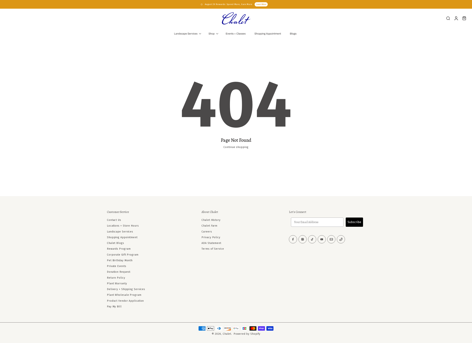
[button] (148, 212)
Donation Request (118, 271)
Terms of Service (213, 248)
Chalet (227, 333)
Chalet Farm (209, 225)
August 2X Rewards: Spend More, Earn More (228, 4)
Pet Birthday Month (120, 260)
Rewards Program (119, 248)
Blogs (293, 33)
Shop (212, 33)
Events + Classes (236, 33)
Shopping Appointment (267, 33)
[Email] (331, 239)
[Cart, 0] (464, 18)
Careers (207, 231)
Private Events (116, 266)
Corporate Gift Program (122, 254)
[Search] (448, 18)
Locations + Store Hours (123, 225)
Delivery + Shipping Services (126, 289)
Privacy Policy (211, 237)
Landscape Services (185, 33)
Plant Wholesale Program (124, 295)
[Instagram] (303, 239)
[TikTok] (312, 239)
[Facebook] (293, 239)
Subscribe (354, 222)
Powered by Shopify (247, 333)
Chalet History (211, 220)
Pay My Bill (114, 306)
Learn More (261, 4)
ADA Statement (211, 243)
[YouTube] (322, 239)
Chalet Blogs (115, 243)
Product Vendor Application (125, 300)
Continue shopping (235, 147)
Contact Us (114, 220)
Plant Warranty (117, 283)
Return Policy (116, 277)
